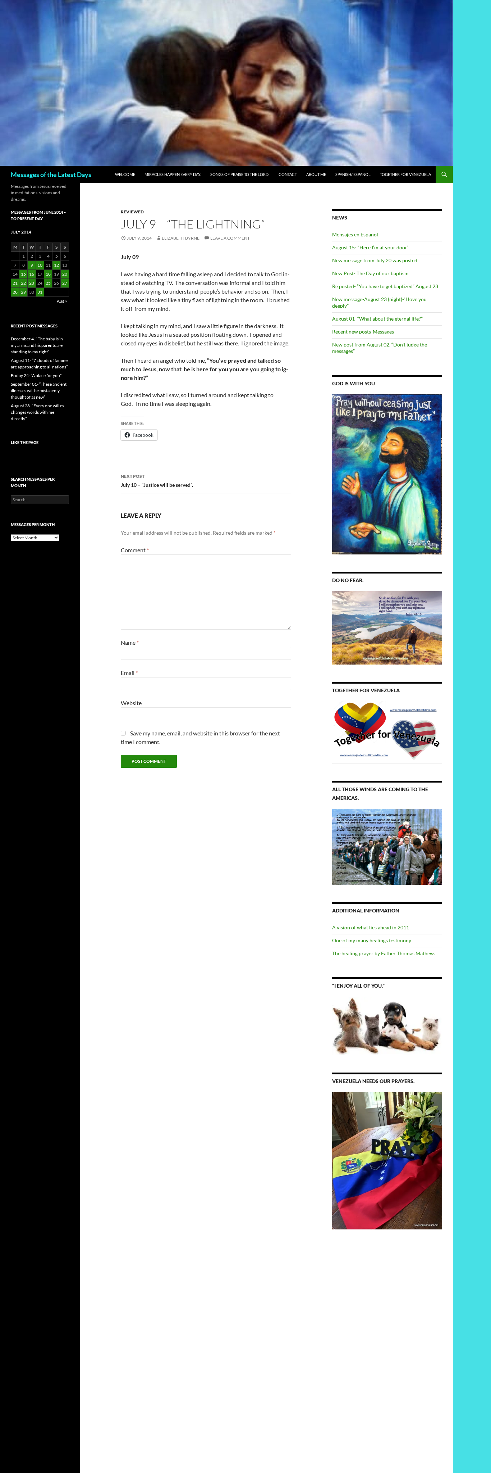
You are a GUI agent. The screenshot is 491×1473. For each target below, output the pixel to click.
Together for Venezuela (405, 174)
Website (131, 702)
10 (39, 265)
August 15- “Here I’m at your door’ (370, 247)
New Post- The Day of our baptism (370, 273)
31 (39, 292)
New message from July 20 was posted (374, 260)
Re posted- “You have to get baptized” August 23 (385, 286)
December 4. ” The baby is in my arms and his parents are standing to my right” (37, 345)
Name (130, 642)
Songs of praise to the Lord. (239, 174)
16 (31, 274)
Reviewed (132, 211)
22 (23, 283)
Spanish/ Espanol (353, 174)
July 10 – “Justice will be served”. (157, 480)
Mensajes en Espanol (355, 234)
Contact (288, 174)
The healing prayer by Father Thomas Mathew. (383, 953)
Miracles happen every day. (172, 174)
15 (23, 274)
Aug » (62, 301)
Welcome (125, 174)
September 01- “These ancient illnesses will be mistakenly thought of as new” (38, 390)
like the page (24, 442)
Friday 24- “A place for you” (36, 375)
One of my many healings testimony (371, 940)
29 (23, 292)
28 (15, 292)
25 (48, 283)
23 (31, 283)
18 (48, 274)
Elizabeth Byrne (180, 238)
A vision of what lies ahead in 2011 (370, 927)
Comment (135, 550)
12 (56, 265)
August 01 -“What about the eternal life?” (377, 319)
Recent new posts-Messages (363, 331)
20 (64, 274)
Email (129, 672)
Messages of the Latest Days (51, 174)
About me (316, 174)
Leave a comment (230, 238)
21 (15, 283)
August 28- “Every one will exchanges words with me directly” (38, 412)
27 (64, 283)
